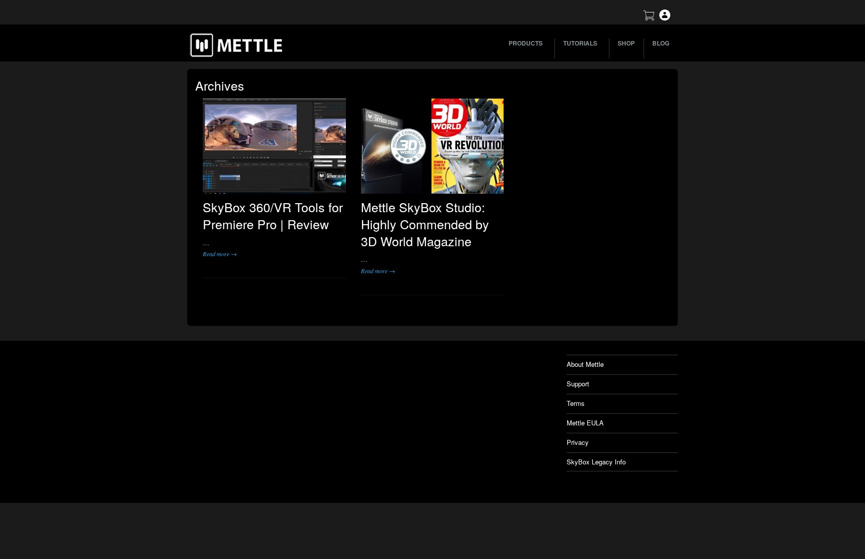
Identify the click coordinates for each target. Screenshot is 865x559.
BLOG (660, 43)
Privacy (578, 442)
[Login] (664, 18)
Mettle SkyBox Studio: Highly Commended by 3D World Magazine (425, 224)
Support (578, 383)
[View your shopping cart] (648, 18)
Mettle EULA (585, 422)
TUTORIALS (580, 43)
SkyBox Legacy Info (596, 461)
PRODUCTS (526, 43)
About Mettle (585, 364)
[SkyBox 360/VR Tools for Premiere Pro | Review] (274, 146)
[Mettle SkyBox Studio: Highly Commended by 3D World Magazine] (432, 146)
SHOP (626, 43)
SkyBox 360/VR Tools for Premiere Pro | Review (273, 215)
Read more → (220, 254)
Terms (576, 403)
